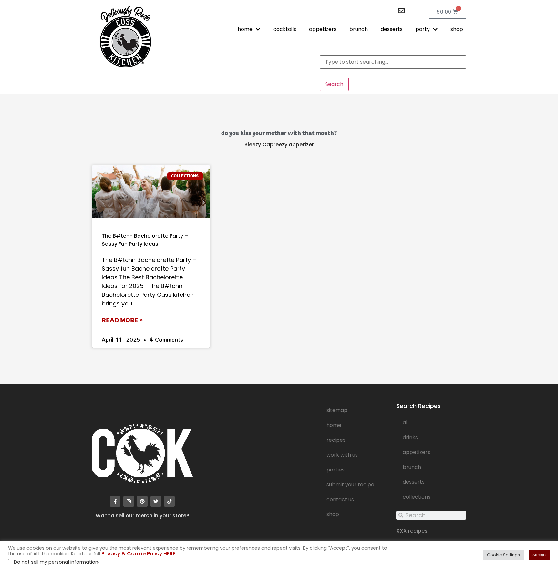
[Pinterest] (142, 501)
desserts (392, 29)
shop (456, 29)
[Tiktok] (169, 501)
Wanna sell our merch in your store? (142, 515)
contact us (340, 499)
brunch (358, 29)
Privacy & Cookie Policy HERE (138, 553)
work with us (342, 455)
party (423, 29)
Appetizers (416, 452)
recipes (336, 440)
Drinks (410, 437)
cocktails (284, 29)
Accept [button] (539, 554)
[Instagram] (128, 501)
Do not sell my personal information (56, 562)
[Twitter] (155, 501)
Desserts (414, 482)
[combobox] (393, 62)
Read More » (122, 320)
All (405, 422)
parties (335, 469)
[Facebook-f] (115, 501)
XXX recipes (412, 530)
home (245, 29)
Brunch (412, 467)
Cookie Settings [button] (503, 555)
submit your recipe (350, 484)
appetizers (322, 29)
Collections (416, 497)
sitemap (336, 410)
